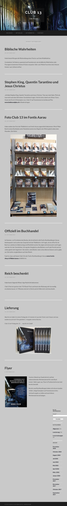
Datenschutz (18, 504)
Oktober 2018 (57, 451)
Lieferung (12, 308)
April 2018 (56, 469)
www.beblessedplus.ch (12, 102)
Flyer (8, 368)
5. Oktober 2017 (10, 372)
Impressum (27, 504)
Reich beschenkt (17, 273)
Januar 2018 (56, 475)
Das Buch (9, 33)
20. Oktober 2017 (10, 277)
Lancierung (56, 432)
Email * (55, 414)
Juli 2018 (55, 458)
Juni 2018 (55, 462)
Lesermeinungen (58, 435)
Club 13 (33, 12)
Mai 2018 (55, 465)
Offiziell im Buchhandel (22, 231)
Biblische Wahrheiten (20, 49)
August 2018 (56, 455)
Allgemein (56, 429)
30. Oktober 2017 (10, 53)
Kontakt (40, 33)
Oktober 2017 (57, 489)
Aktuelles (19, 33)
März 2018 (56, 472)
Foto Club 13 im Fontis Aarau (25, 117)
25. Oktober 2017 (10, 234)
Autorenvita (30, 33)
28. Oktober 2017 (10, 89)
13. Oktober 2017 (10, 311)
